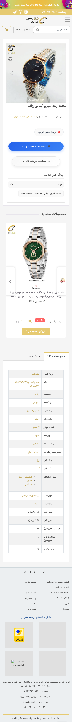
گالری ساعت (64, 604)
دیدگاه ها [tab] (34, 356)
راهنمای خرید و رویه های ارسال (57, 582)
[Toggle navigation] (67, 20)
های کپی (35, 374)
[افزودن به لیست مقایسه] (10, 58)
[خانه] (36, 20)
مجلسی (28, 484)
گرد (37, 469)
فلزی (37, 436)
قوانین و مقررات (30, 592)
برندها (33, 604)
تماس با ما (32, 609)
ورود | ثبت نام (23, 30)
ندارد (37, 504)
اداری (29, 481)
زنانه (37, 394)
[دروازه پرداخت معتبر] (19, 635)
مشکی (36, 444)
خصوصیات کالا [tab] (56, 356)
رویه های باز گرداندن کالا (60, 592)
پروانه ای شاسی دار (30, 495)
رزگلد (37, 460)
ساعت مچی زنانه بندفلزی (25, 117)
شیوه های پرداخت (62, 587)
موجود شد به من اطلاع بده (34, 146)
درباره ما (66, 609)
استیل (36, 419)
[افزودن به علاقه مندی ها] (10, 46)
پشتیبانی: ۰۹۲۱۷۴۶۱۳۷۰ (54, 12)
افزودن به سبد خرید (36, 331)
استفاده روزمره (25, 477)
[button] (66, 4)
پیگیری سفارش (30, 582)
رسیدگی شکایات (63, 597)
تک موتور (35, 427)
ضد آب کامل (33, 452)
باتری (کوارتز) (33, 411)
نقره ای (36, 402)
